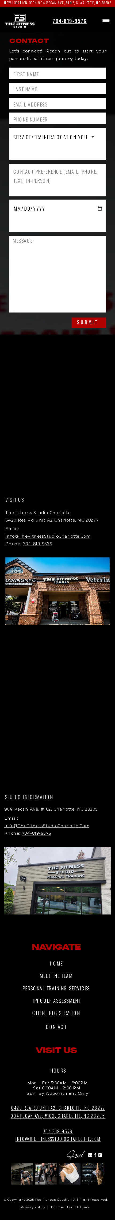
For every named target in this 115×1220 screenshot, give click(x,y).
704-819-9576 (70, 20)
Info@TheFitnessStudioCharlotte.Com (47, 536)
